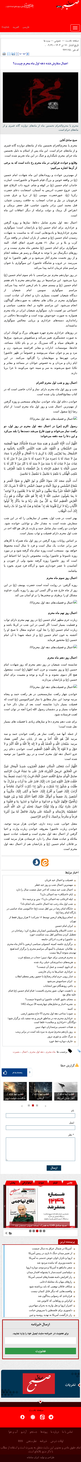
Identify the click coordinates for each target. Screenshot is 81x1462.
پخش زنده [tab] (12, 1183)
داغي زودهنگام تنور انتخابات (58, 985)
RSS (20, 1441)
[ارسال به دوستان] (9, 53)
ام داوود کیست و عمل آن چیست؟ (55, 966)
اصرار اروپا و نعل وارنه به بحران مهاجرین (50, 1305)
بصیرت (16, 1051)
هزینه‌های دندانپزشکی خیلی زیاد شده (53, 962)
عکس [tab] (69, 1183)
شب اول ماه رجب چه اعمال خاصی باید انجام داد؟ (47, 903)
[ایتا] (42, 1418)
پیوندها (43, 1432)
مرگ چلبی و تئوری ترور (60, 1036)
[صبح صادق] (39, 1383)
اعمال (25, 1051)
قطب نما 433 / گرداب (40, 1096)
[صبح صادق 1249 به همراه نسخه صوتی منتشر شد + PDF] (40, 1206)
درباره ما (55, 1432)
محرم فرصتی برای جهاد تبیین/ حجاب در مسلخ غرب (45, 957)
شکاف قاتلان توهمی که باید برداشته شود (50, 1286)
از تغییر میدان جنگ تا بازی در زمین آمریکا (50, 1253)
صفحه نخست (72, 41)
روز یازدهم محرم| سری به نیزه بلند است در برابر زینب (44, 1031)
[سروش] (22, 1418)
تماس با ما (67, 1432)
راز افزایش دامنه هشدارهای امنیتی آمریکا (50, 1276)
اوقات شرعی (56, 1441)
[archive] (9, 1233)
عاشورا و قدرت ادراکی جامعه (57, 939)
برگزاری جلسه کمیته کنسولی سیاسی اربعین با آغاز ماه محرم (40, 944)
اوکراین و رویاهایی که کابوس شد (54, 1300)
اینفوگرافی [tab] (27, 1183)
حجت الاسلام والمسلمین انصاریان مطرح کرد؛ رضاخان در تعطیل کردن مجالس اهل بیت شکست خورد (44, 932)
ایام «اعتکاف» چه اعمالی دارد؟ (56, 894)
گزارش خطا (67, 1065)
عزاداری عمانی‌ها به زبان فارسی (55, 971)
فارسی (25, 27)
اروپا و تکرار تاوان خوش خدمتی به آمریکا (50, 1257)
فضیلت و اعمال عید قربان (59, 880)
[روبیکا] (33, 1418)
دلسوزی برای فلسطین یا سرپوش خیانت (50, 1310)
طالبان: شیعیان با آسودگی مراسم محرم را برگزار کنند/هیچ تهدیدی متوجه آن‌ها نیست (43, 950)
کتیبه (70, 1008)
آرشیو (23, 1432)
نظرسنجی (31, 1441)
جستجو (33, 1432)
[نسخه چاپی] (4, 53)
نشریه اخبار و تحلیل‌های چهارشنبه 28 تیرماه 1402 (47, 1004)
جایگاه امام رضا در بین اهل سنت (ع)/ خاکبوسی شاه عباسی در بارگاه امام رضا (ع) (41, 910)
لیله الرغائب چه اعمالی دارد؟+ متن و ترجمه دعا (48, 899)
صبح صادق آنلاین (68, 140)
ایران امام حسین (64, 925)
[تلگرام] (51, 1418)
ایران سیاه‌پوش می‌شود (60, 981)
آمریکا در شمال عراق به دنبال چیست (52, 1248)
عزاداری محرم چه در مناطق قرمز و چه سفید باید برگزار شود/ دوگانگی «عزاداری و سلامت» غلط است (42, 1020)
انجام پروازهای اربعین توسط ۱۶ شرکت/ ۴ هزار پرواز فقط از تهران (42, 919)
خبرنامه (43, 1441)
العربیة (16, 27)
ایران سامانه (33, 1457)
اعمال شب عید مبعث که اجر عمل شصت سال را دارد (44, 889)
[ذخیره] (13, 53)
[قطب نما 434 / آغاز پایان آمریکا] (66, 1091)
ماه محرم (51, 1051)
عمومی (57, 41)
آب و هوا (12, 1432)
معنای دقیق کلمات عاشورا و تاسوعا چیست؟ (49, 999)
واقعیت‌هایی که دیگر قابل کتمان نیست (51, 1291)
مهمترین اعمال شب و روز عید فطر (54, 884)
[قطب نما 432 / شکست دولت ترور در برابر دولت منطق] (15, 1091)
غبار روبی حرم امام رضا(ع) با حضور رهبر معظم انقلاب (44, 976)
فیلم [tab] (55, 1183)
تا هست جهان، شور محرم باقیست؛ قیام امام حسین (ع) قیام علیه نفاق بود (42, 992)
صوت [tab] (41, 1183)
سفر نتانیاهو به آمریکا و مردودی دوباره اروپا (49, 1267)
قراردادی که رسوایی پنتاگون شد (55, 1295)
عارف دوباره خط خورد (61, 1041)
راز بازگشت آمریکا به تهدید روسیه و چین (50, 1314)
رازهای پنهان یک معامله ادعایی (56, 1281)
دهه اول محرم (37, 1051)
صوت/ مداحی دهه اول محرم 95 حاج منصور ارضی (47, 1013)
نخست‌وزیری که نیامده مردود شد (54, 1262)
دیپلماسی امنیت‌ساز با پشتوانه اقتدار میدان (49, 1272)
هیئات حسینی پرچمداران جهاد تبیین (54, 1026)
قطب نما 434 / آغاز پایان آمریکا (66, 1096)
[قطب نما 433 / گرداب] (40, 1091)
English (5, 27)
